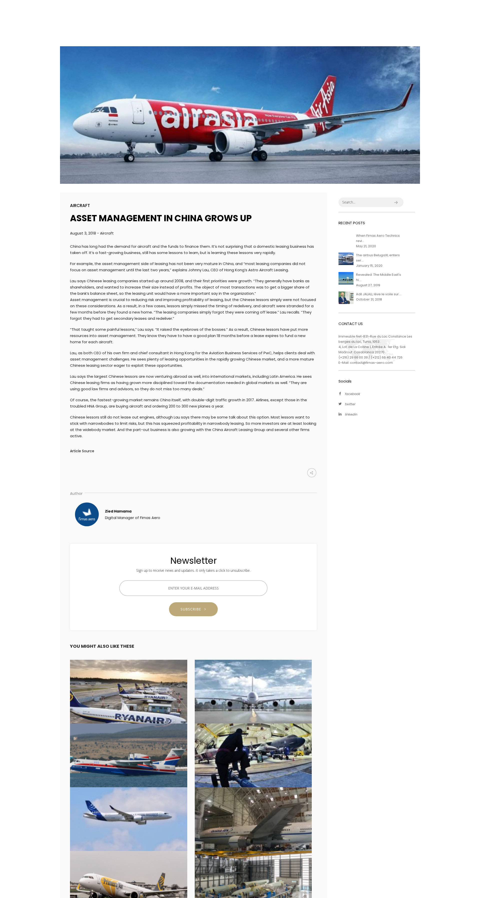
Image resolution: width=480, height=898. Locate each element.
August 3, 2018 (83, 233)
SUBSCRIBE (192, 609)
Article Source (82, 451)
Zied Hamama (118, 511)
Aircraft (80, 205)
